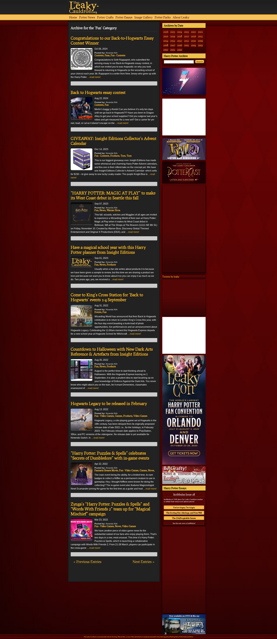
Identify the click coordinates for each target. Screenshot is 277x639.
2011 (186, 40)
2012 (179, 40)
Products (114, 155)
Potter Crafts (105, 17)
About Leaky (181, 17)
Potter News (87, 17)
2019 (172, 36)
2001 (172, 49)
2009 (200, 40)
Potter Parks (163, 17)
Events (97, 312)
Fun (107, 104)
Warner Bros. (114, 210)
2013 (172, 40)
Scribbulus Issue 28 (184, 494)
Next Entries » (143, 562)
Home (73, 17)
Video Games (140, 415)
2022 (193, 31)
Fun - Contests (118, 55)
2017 (186, 36)
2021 (200, 31)
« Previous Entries (87, 562)
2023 (186, 31)
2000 (179, 49)
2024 (179, 31)
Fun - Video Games (104, 415)
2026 (165, 31)
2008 (165, 45)
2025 (172, 31)
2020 (165, 36)
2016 (193, 36)
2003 (200, 45)
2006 (179, 45)
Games (118, 415)
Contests (99, 55)
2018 (179, 36)
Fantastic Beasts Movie (106, 470)
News (103, 210)
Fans (107, 55)
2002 (165, 49)
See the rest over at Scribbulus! (184, 523)
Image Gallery (143, 17)
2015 (200, 36)
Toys (123, 155)
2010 (193, 40)
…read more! (94, 77)
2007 (172, 45)
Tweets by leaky (170, 276)
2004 (193, 45)
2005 (186, 45)
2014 (165, 40)
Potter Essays (124, 17)
